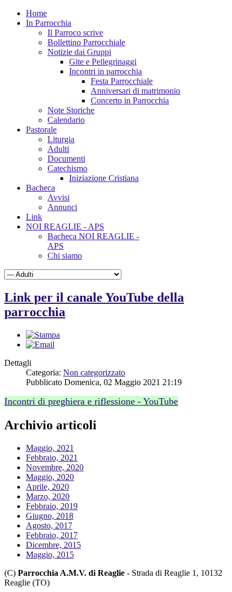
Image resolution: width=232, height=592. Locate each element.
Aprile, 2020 (47, 486)
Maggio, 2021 (50, 447)
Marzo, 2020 (48, 496)
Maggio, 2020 (50, 477)
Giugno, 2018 (49, 515)
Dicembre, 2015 (53, 544)
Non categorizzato (94, 372)
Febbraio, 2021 (52, 457)
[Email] (40, 344)
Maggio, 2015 (50, 554)
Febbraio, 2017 (52, 535)
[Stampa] (43, 334)
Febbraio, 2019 (52, 506)
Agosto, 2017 (49, 525)
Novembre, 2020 (55, 467)
